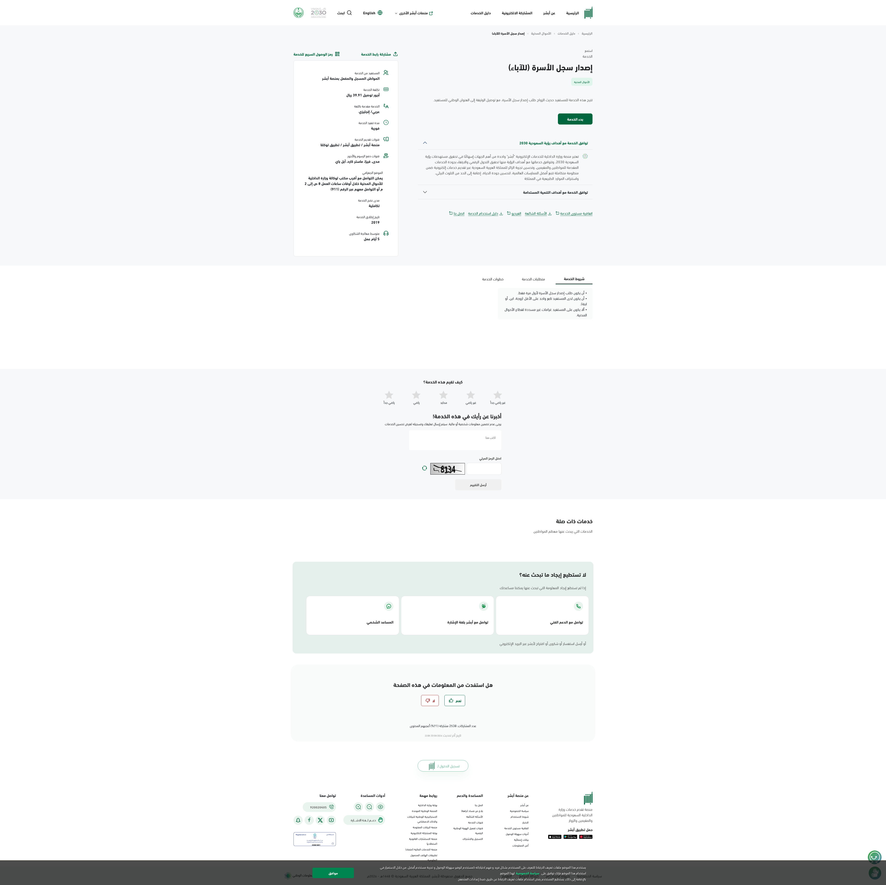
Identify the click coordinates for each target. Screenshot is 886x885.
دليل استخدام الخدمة (483, 213)
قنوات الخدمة (475, 822)
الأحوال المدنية (541, 33)
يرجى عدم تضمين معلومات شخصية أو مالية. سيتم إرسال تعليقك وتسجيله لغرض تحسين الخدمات (443, 424)
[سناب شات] (298, 820)
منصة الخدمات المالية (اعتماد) (421, 849)
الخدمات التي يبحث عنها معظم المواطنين (563, 531)
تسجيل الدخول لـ (448, 765)
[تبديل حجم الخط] (369, 807)
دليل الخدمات (481, 12)
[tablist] (533, 278)
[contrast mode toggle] (380, 807)
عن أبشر (549, 12)
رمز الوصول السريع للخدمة (313, 54)
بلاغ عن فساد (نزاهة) (472, 810)
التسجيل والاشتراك (473, 838)
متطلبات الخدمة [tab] (533, 278)
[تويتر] (320, 820)
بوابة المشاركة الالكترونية (424, 832)
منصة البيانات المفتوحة (425, 826)
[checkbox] (454, 700)
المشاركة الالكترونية (517, 12)
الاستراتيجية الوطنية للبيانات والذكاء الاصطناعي (422, 819)
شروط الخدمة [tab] (574, 278)
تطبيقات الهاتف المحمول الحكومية (423, 857)
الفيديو (516, 213)
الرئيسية (572, 12)
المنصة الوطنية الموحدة (424, 810)
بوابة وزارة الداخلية (427, 804)
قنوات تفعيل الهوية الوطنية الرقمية (468, 830)
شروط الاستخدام (520, 816)
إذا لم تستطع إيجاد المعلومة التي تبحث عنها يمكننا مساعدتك (543, 587)
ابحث (341, 12)
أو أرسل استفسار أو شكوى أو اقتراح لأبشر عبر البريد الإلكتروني (543, 643)
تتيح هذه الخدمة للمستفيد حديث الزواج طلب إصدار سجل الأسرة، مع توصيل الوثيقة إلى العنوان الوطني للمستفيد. (513, 99)
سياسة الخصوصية (519, 810)
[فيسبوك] (309, 820)
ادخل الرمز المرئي (490, 458)
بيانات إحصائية (521, 839)
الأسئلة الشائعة (536, 213)
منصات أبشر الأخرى (413, 12)
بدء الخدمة (575, 119)
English (369, 12)
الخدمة (588, 56)
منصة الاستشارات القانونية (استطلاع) (423, 841)
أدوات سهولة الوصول (517, 833)
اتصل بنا (459, 213)
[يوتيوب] (331, 820)
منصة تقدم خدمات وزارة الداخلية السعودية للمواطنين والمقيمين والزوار (572, 814)
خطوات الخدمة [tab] (492, 278)
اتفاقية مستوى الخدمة (576, 213)
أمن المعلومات (520, 845)
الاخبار (525, 822)
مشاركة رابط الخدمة (376, 54)
